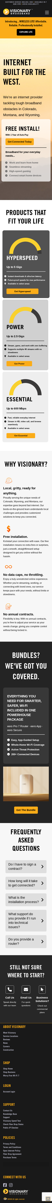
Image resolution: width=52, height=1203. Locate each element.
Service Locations (10, 1036)
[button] (47, 12)
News (5, 1043)
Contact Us (7, 1111)
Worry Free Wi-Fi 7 (11, 1076)
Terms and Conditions (12, 1148)
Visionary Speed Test (12, 1121)
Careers (6, 1047)
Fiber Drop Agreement (12, 1154)
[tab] (26, 120)
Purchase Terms (9, 1158)
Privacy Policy (9, 1144)
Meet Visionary (9, 1033)
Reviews (6, 1040)
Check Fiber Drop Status (13, 1125)
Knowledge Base (10, 1114)
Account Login (9, 1092)
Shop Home (8, 1069)
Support (6, 1118)
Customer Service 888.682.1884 (19, 2)
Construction (8, 1050)
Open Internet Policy (11, 1151)
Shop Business (9, 1072)
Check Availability (30, 4)
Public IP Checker (10, 1128)
